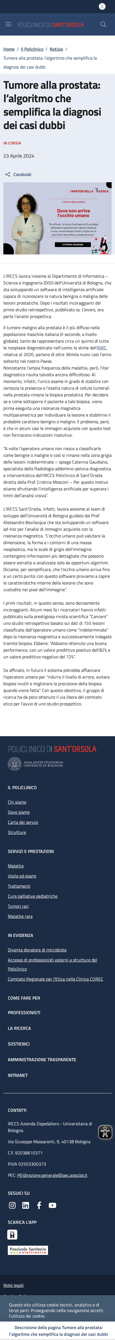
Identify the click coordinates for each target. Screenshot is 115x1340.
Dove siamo (19, 812)
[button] (103, 24)
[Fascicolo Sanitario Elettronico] (28, 1250)
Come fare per (24, 998)
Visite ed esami (22, 876)
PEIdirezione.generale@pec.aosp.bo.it (52, 1175)
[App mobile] (12, 1234)
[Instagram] (12, 1204)
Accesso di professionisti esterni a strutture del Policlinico (52, 964)
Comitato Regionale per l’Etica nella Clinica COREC (55, 979)
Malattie (16, 865)
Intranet (18, 1075)
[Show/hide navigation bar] (8, 24)
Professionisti (24, 1012)
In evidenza (20, 935)
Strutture (17, 832)
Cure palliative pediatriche (33, 896)
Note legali (13, 1285)
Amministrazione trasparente (42, 1059)
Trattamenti (19, 886)
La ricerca (19, 1028)
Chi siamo (17, 802)
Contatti (18, 1110)
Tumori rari (18, 906)
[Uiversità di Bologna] (57, 764)
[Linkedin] (25, 1204)
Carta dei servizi (23, 822)
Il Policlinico (32, 49)
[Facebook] (39, 1204)
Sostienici (19, 1043)
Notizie (56, 49)
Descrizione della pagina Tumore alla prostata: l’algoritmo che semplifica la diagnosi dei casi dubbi (58, 1330)
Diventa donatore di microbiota (37, 949)
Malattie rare (20, 916)
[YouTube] (52, 1204)
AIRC (101, 347)
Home (9, 49)
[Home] (58, 24)
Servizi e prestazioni (31, 851)
